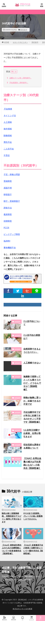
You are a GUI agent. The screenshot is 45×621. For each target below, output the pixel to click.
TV (22, 619)
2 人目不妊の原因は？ (31, 337)
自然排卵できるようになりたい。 (32, 350)
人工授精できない (32, 362)
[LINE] (36, 290)
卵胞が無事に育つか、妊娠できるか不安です (32, 400)
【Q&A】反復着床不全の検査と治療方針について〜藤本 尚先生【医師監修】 (33, 549)
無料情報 (13, 619)
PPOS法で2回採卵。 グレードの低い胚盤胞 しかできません (33, 516)
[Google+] (27, 290)
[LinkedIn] (22, 295)
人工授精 (8, 122)
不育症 (7, 155)
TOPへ (40, 619)
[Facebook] (8, 290)
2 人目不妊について (31, 323)
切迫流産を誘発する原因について (32, 446)
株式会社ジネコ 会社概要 (22, 609)
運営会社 (4, 619)
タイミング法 (10, 115)
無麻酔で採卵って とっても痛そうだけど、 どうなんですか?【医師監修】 (32, 383)
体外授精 (8, 128)
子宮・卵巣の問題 (12, 174)
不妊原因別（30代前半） (17, 83)
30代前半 (23, 30)
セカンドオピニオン (20, 42)
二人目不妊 (9, 149)
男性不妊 (8, 142)
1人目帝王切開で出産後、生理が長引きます (32, 433)
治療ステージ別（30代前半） (19, 78)
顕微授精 (8, 135)
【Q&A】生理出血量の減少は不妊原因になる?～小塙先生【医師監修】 (32, 463)
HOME (6, 42)
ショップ (31, 619)
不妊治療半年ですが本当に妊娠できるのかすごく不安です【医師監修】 (32, 417)
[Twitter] (18, 290)
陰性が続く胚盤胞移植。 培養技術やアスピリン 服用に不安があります (11, 517)
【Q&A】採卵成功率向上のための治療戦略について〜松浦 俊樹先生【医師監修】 (11, 549)
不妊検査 (8, 109)
